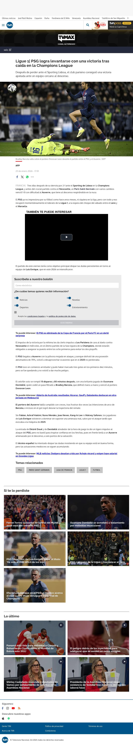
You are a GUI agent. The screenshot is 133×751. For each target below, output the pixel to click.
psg (20, 470)
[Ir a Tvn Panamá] (44, 25)
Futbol (96, 470)
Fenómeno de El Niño (61, 18)
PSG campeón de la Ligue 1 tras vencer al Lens (97, 562)
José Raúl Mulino (25, 18)
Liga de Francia (64, 470)
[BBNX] (5, 740)
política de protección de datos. (62, 316)
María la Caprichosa (118, 27)
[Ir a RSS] (20, 708)
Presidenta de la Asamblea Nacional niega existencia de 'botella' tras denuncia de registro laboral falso (98, 685)
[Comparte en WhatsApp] (27, 177)
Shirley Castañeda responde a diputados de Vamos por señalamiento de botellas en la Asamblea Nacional (32, 685)
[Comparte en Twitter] (22, 177)
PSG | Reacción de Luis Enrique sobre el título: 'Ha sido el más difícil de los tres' (33, 560)
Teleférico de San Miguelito (113, 18)
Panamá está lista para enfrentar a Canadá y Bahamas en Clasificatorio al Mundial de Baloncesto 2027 (32, 648)
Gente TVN (6, 726)
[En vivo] (111, 23)
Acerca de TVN (8, 731)
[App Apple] (3, 718)
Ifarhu (46, 18)
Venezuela (76, 18)
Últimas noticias (9, 18)
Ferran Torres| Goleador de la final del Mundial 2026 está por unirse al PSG (33, 524)
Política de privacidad (54, 726)
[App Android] (9, 718)
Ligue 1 (82, 470)
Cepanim (38, 18)
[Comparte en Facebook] (17, 177)
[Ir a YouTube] (14, 708)
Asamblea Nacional (91, 18)
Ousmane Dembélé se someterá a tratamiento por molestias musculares (97, 524)
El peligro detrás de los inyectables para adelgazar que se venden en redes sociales (95, 650)
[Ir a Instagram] (8, 708)
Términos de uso (95, 726)
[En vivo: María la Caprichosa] (100, 25)
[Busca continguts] (87, 25)
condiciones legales (36, 316)
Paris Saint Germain (39, 470)
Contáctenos (50, 731)
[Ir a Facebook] (3, 708)
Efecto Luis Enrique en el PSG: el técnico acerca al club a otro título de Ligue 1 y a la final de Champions (34, 595)
